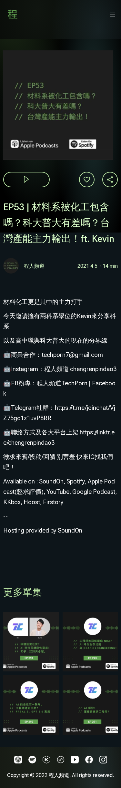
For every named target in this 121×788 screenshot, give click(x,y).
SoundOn (70, 530)
